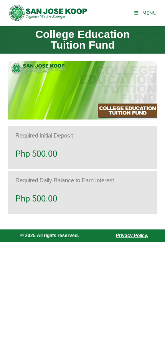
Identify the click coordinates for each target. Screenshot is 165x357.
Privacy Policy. (132, 235)
